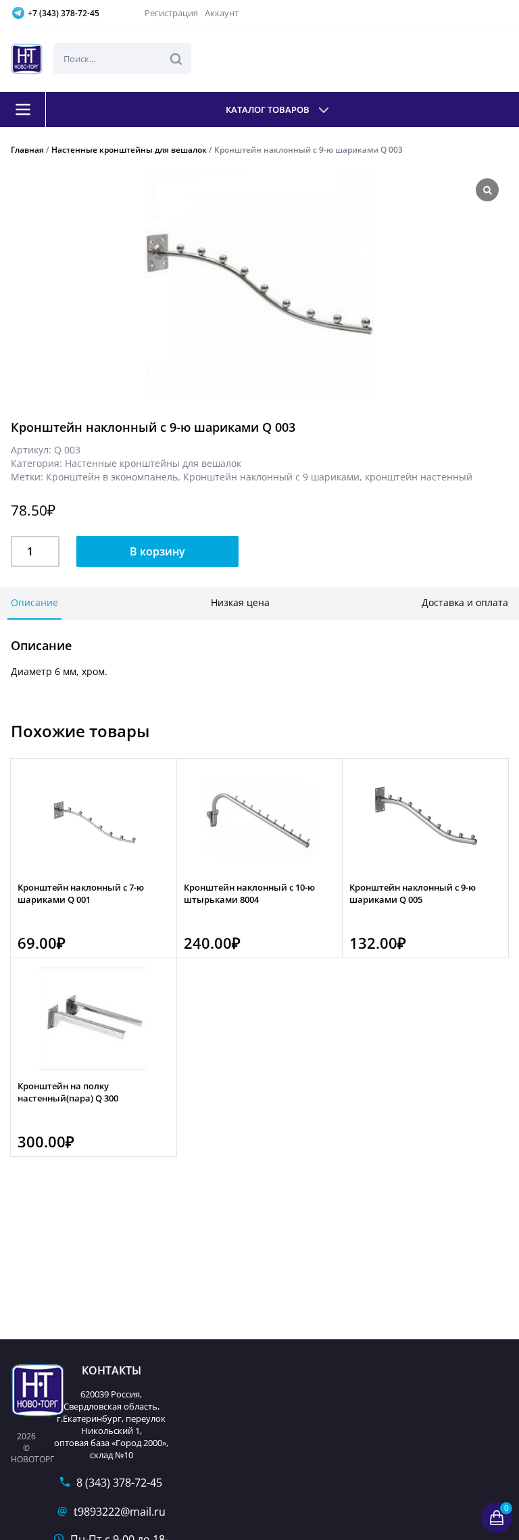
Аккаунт (222, 13)
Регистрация (171, 13)
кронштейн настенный (418, 476)
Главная (27, 149)
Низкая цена (240, 602)
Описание (34, 602)
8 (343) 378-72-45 (119, 1482)
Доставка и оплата (465, 602)
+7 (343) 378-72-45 (63, 13)
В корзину (157, 551)
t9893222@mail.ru (120, 1511)
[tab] (34, 603)
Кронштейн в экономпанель (112, 476)
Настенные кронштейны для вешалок (129, 149)
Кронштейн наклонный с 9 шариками (271, 476)
